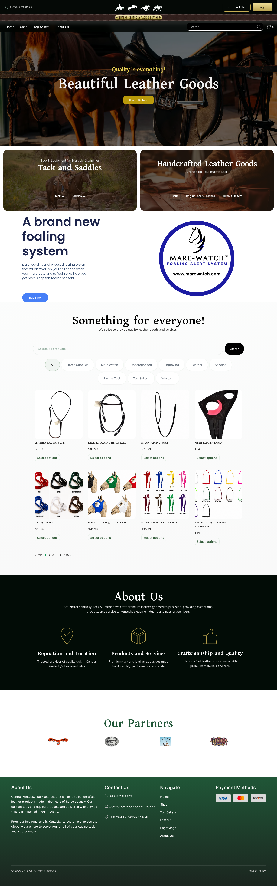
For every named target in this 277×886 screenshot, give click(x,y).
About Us (62, 27)
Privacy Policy (257, 870)
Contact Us (236, 7)
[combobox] (128, 349)
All (52, 365)
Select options (47, 458)
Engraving (171, 365)
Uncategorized (141, 365)
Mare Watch (109, 365)
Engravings (168, 828)
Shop (24, 27)
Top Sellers (41, 27)
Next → (67, 554)
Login (262, 7)
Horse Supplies (78, 365)
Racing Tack (112, 378)
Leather (196, 365)
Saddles (220, 365)
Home (10, 27)
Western (167, 378)
